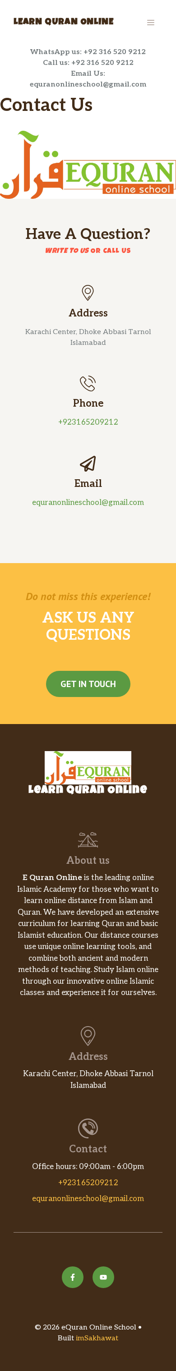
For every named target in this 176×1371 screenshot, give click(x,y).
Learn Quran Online (63, 22)
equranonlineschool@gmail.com (88, 502)
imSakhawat (96, 1338)
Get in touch (88, 684)
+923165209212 (88, 422)
